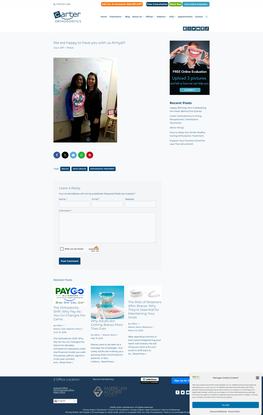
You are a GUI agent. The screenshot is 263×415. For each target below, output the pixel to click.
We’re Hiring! (177, 127)
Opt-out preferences (218, 411)
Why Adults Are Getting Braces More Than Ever (107, 324)
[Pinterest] (89, 155)
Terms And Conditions (118, 410)
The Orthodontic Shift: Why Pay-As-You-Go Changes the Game (69, 313)
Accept (225, 405)
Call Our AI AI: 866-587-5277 (122, 4)
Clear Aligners (68, 329)
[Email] (73, 155)
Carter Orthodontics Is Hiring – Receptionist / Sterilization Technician (186, 119)
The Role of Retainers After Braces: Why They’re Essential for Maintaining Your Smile (144, 309)
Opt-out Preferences (171, 410)
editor (59, 325)
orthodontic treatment (102, 169)
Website (129, 199)
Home (104, 16)
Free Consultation (157, 4)
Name (63, 199)
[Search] (206, 17)
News (78, 329)
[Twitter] (194, 29)
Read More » (66, 362)
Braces (70, 47)
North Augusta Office (63, 390)
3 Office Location (66, 379)
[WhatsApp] (81, 155)
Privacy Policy (234, 411)
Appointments (185, 16)
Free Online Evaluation (195, 4)
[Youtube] (198, 29)
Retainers (147, 327)
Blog (127, 16)
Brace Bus (175, 4)
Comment (65, 210)
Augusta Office (60, 388)
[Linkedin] (203, 29)
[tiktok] (207, 29)
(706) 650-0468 (63, 4)
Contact (199, 16)
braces (65, 169)
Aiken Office (59, 392)
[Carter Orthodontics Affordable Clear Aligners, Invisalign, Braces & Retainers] (67, 16)
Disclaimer (102, 410)
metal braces (79, 169)
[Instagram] (189, 29)
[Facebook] (185, 29)
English (61, 401)
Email (95, 199)
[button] (257, 377)
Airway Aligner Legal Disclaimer (145, 410)
